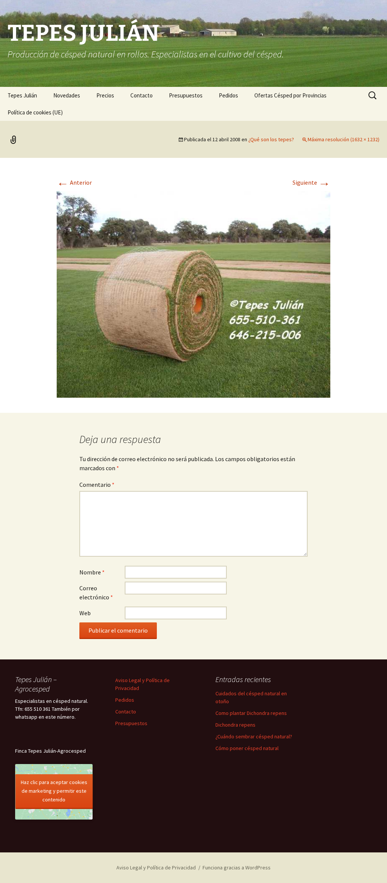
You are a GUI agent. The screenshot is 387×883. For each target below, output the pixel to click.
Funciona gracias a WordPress (237, 867)
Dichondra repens (235, 724)
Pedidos (228, 95)
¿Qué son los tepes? (271, 139)
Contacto (141, 95)
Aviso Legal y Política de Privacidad (156, 867)
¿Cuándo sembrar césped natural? (253, 736)
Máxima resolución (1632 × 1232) (343, 139)
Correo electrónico (96, 592)
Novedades (66, 95)
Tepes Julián (22, 95)
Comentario (97, 484)
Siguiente (311, 182)
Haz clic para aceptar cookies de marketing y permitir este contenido (54, 791)
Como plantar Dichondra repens (251, 713)
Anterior (74, 182)
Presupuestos (186, 95)
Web (85, 613)
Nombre (92, 572)
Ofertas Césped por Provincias (290, 95)
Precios (105, 95)
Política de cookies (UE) (35, 112)
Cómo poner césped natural (247, 748)
